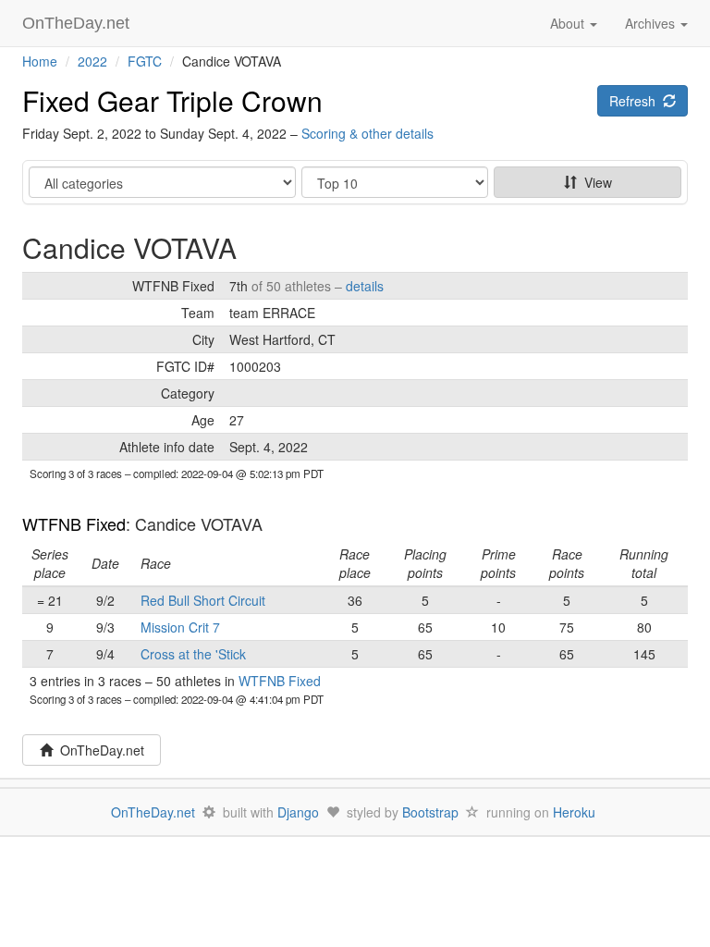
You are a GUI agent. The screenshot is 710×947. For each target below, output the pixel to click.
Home (39, 61)
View (594, 182)
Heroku (574, 812)
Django (298, 812)
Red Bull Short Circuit (203, 600)
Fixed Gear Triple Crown (172, 100)
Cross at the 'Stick (193, 654)
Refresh (636, 101)
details (365, 286)
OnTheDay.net (78, 23)
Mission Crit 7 (180, 627)
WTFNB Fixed (74, 523)
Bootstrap (430, 812)
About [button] (569, 23)
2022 (92, 61)
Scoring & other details (367, 133)
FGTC (145, 61)
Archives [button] (652, 23)
